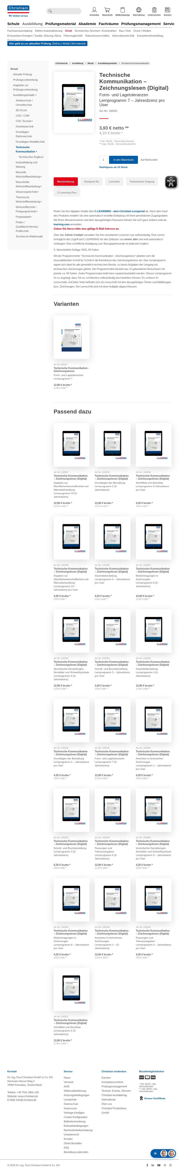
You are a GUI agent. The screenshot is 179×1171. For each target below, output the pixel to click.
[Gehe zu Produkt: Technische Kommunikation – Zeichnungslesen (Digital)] (71, 445)
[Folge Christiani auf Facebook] (147, 1165)
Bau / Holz (125, 30)
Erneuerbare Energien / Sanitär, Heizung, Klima (34, 35)
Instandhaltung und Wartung (26, 164)
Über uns (107, 1103)
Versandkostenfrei (124, 141)
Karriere (167, 15)
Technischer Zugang (142, 181)
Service (170, 24)
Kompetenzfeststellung (150, 35)
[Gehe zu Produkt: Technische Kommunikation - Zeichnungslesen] (71, 337)
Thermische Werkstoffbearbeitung (28, 199)
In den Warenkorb (123, 159)
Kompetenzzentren (112, 1082)
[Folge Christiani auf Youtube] (158, 1165)
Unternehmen (154, 15)
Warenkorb (107, 15)
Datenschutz (71, 1103)
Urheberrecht (71, 1134)
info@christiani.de (26, 1099)
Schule (13, 24)
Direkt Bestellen (73, 1143)
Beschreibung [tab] (65, 181)
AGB (66, 1086)
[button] (113, 167)
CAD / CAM (23, 115)
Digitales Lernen (16, 40)
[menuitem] (21, 30)
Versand (68, 1082)
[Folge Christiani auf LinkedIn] (153, 1165)
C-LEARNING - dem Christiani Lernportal (120, 211)
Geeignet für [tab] (91, 181)
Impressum (70, 1108)
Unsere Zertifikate (154, 1098)
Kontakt (68, 1138)
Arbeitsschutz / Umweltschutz (24, 102)
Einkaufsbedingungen (76, 1125)
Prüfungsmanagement (141, 24)
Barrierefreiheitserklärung (78, 1130)
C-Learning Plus (67, 192)
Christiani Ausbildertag (114, 1095)
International (139, 15)
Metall (68, 30)
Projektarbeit (23, 216)
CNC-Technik (24, 121)
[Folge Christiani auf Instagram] (170, 1165)
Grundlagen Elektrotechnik (24, 134)
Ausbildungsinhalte (24, 94)
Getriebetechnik (25, 126)
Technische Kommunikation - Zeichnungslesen (71, 369)
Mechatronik (78, 43)
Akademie (87, 24)
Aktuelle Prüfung (23, 74)
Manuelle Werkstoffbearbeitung (28, 174)
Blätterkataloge (123, 15)
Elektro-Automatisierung (48, 30)
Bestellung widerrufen (76, 1152)
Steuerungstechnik (27, 191)
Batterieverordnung (74, 1121)
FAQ (66, 1147)
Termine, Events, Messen (116, 1090)
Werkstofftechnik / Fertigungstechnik (26, 209)
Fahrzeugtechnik (73, 35)
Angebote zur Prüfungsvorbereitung (25, 87)
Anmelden (94, 15)
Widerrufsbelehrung (75, 1090)
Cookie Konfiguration (75, 1117)
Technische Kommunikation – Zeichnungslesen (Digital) (71, 477)
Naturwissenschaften (97, 35)
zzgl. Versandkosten (147, 1085)
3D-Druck (22, 110)
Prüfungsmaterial (60, 24)
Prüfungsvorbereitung (25, 79)
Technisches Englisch (31, 156)
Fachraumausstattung (19, 30)
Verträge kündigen (74, 1112)
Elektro (56, 43)
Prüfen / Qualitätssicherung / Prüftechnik (27, 226)
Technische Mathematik (30, 236)
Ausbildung (32, 24)
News (67, 1077)
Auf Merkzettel (149, 159)
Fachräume (109, 24)
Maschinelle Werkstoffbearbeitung (28, 184)
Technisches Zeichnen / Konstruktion (95, 30)
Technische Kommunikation (26, 149)
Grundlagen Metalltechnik (30, 141)
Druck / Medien (142, 30)
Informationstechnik (123, 35)
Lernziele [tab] (114, 181)
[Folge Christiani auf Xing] (165, 1165)
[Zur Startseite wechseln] (18, 7)
